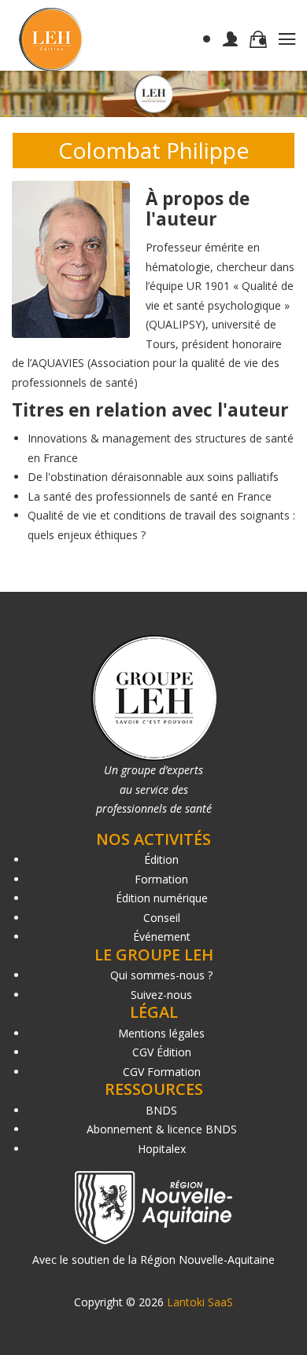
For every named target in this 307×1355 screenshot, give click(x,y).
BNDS (161, 1110)
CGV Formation (162, 1071)
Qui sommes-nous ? (161, 975)
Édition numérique (162, 897)
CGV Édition (161, 1052)
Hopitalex (162, 1148)
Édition (161, 859)
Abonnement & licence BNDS (162, 1129)
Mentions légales (161, 1033)
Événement (161, 936)
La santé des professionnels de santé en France (150, 496)
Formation (161, 879)
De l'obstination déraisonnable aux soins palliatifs (153, 476)
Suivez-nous (161, 994)
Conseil (161, 917)
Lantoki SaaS (200, 1301)
